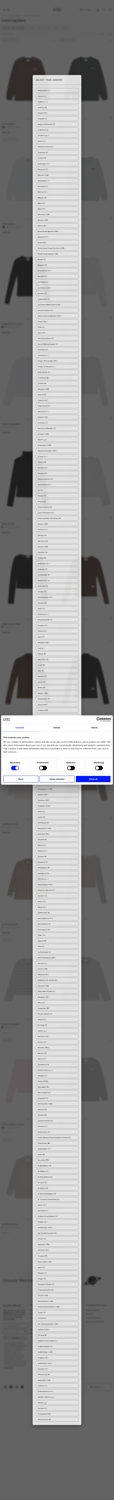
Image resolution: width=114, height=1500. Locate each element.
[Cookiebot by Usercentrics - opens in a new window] (98, 720)
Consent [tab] (20, 727)
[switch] (43, 768)
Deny (20, 779)
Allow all (93, 779)
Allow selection (57, 779)
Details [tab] (57, 727)
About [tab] (94, 727)
